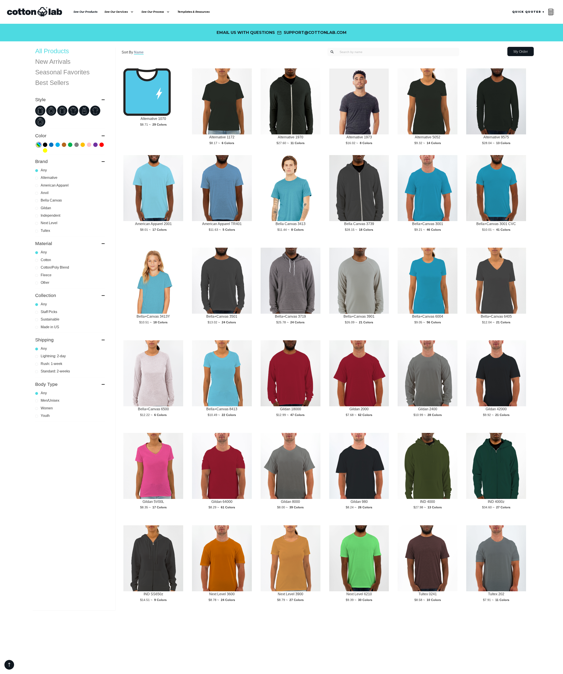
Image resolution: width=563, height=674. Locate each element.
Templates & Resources (193, 11)
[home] (34, 12)
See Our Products (85, 11)
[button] (119, 11)
